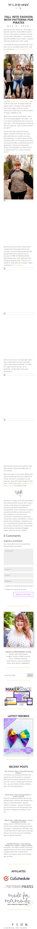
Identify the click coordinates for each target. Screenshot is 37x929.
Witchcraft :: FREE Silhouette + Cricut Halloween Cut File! (18, 821)
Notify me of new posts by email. (16, 589)
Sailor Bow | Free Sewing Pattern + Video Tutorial (18, 795)
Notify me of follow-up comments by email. (19, 586)
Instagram (10, 486)
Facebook (30, 483)
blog (22, 483)
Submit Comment (23, 594)
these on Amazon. (17, 265)
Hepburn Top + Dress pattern (19, 101)
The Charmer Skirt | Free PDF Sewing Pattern (18, 772)
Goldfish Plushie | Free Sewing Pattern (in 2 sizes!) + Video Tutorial (18, 844)
